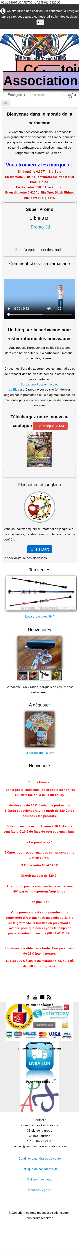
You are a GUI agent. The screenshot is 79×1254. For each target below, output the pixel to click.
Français (17, 95)
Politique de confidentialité (40, 1169)
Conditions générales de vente (39, 1158)
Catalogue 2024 (50, 426)
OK (40, 22)
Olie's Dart (40, 549)
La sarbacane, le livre (39, 752)
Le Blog (14, 389)
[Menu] (5, 103)
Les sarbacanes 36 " (39, 616)
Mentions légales (39, 1190)
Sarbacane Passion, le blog (40, 384)
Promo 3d (39, 227)
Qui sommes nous (39, 1179)
